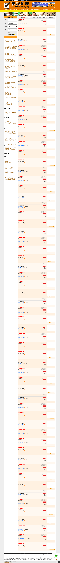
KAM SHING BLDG (13, 65)
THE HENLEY (7, 140)
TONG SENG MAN (7, 123)
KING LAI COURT (7, 101)
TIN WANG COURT (13, 111)
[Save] (44, 21)
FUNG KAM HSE (7, 62)
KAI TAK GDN (14, 112)
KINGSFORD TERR (7, 97)
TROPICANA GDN (14, 46)
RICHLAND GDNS (13, 147)
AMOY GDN (12, 148)
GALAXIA (12, 86)
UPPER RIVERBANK (8, 138)
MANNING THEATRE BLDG (9, 77)
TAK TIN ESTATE (14, 166)
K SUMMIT (11, 132)
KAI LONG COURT (7, 139)
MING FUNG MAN (13, 76)
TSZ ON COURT (12, 40)
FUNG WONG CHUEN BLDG (9, 59)
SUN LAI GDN (7, 98)
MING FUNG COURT (13, 49)
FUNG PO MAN (7, 53)
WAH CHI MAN (7, 65)
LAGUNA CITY (7, 172)
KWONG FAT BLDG (7, 78)
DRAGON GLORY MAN (8, 52)
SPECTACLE (12, 172)
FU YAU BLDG (12, 53)
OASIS (14, 131)
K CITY (6, 131)
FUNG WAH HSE (13, 62)
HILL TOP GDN (13, 97)
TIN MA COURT (7, 111)
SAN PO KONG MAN (8, 124)
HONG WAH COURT (8, 166)
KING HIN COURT (13, 101)
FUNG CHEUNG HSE (8, 48)
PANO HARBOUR (7, 137)
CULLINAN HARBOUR (12, 133)
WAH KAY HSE (11, 72)
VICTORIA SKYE (10, 131)
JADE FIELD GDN (12, 149)
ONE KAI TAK (7, 130)
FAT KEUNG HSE (7, 83)
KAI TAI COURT (7, 148)
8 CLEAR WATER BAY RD (8, 104)
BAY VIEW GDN (9, 102)
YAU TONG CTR (13, 176)
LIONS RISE (9, 42)
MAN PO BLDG (12, 75)
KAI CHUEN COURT (8, 94)
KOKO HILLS (6, 169)
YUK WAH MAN (13, 78)
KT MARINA (6, 133)
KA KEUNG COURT (7, 114)
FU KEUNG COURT (8, 113)
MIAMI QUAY (12, 140)
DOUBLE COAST (7, 144)
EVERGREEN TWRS (8, 47)
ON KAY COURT (12, 150)
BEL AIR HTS (14, 87)
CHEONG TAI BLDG (8, 122)
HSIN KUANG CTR (7, 46)
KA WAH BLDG (7, 75)
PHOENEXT (6, 68)
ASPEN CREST (12, 41)
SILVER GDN (14, 48)
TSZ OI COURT (7, 40)
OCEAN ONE (7, 179)
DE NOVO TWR (7, 132)
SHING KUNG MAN (13, 66)
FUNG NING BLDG (12, 61)
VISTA (5, 42)
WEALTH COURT (7, 127)
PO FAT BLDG (7, 61)
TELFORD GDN (7, 147)
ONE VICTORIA (13, 139)
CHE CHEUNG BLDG (8, 71)
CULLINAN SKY (7, 134)
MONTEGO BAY (7, 178)
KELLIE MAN (6, 72)
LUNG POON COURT (8, 87)
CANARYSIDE (7, 173)
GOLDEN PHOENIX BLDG (9, 67)
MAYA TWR (6, 177)
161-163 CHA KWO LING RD (9, 168)
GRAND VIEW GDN (7, 86)
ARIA (5, 102)
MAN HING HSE (7, 66)
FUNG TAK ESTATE (7, 92)
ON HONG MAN (7, 49)
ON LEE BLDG (7, 54)
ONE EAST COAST (13, 173)
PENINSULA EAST (13, 178)
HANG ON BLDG (7, 55)
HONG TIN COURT (7, 160)
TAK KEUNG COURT (8, 112)
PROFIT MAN (14, 47)
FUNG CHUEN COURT (8, 91)
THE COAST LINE (12, 179)
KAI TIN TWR (12, 167)
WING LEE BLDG (7, 82)
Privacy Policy (11, 562)
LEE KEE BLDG (7, 150)
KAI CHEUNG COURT (8, 93)
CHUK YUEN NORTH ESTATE (9, 45)
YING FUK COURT (13, 55)
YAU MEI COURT (7, 176)
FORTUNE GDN (7, 103)
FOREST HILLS (7, 41)
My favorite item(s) (8, 0)
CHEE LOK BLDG (7, 76)
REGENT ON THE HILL (8, 88)
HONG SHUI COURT (8, 163)
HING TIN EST (7, 167)
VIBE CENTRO (12, 130)
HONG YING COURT (8, 162)
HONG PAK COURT (8, 161)
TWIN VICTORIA (13, 144)
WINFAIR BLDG (14, 71)
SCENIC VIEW (12, 98)
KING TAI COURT (13, 123)
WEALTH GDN (12, 103)
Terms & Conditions (6, 562)
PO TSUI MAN (12, 54)
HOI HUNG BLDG (12, 60)
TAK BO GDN (7, 149)
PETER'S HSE (7, 60)
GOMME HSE (13, 82)
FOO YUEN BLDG (7, 121)
